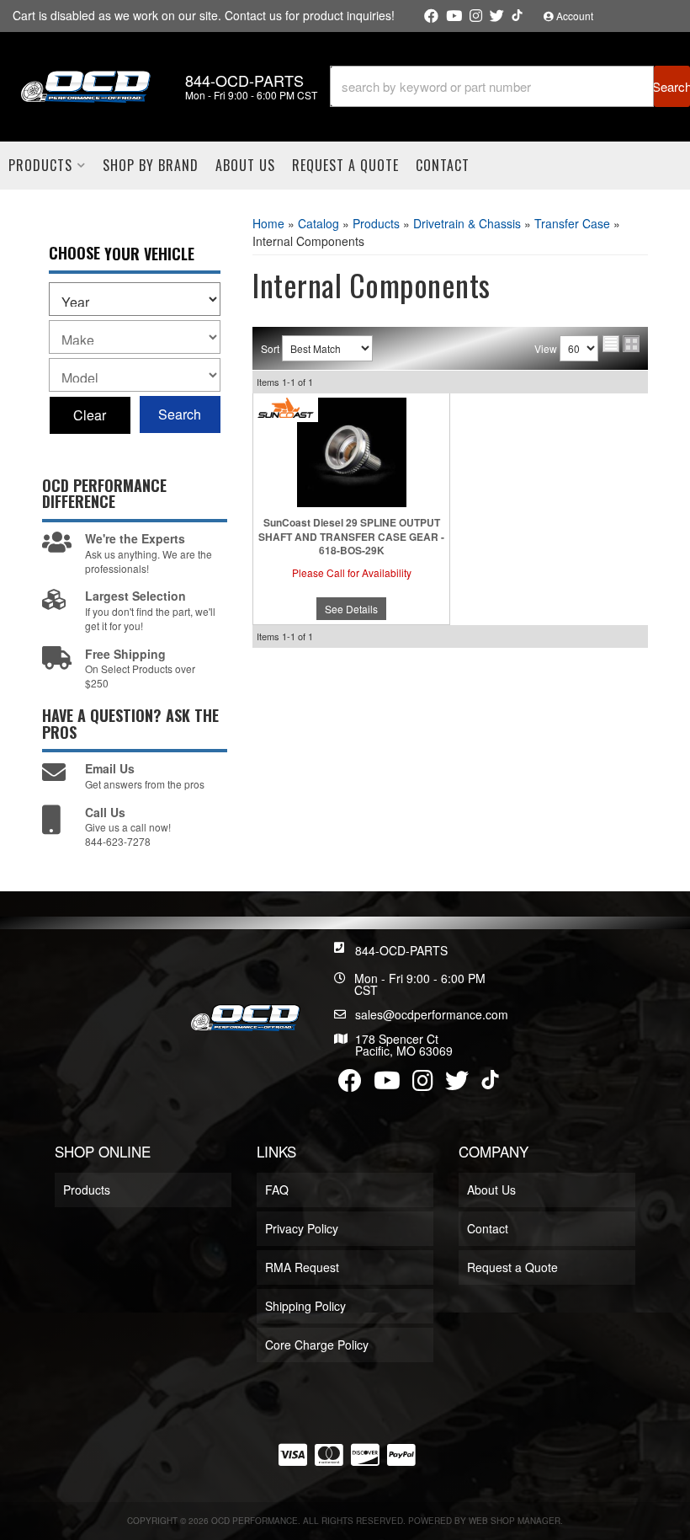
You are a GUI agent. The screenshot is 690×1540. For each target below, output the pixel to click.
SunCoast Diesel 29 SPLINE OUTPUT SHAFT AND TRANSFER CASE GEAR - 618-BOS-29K (351, 537)
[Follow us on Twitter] (497, 16)
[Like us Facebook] (431, 16)
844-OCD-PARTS (401, 950)
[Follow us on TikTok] (517, 15)
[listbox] (134, 299)
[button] (510, 86)
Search (179, 414)
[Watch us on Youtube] (454, 16)
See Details (351, 609)
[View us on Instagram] (476, 16)
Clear (89, 415)
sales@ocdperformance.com (431, 1014)
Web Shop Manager (514, 1521)
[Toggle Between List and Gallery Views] (621, 343)
